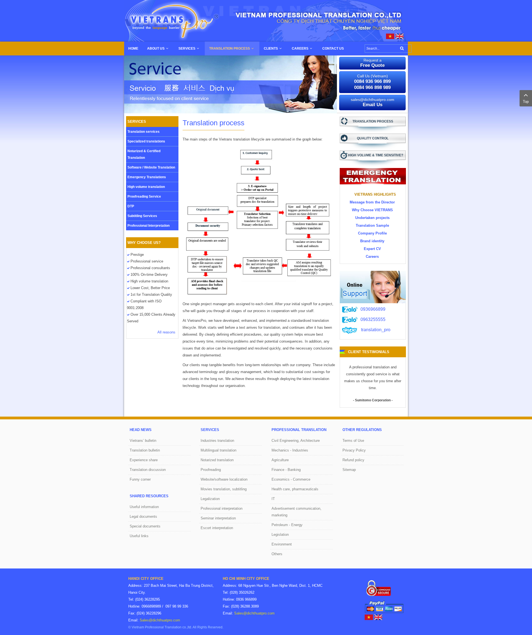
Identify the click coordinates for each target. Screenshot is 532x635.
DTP (130, 206)
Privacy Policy (354, 450)
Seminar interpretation (218, 518)
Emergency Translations (146, 177)
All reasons (166, 332)
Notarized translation (217, 460)
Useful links (139, 536)
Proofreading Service (144, 196)
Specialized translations (146, 141)
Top (526, 102)
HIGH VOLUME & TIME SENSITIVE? (375, 155)
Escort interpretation (217, 528)
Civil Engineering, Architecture (296, 440)
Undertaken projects (372, 218)
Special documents (145, 526)
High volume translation (146, 187)
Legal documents (143, 516)
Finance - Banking (286, 470)
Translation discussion (148, 470)
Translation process (213, 123)
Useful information (144, 507)
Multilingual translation (218, 450)
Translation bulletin (145, 450)
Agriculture (280, 460)
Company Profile (372, 233)
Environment (282, 544)
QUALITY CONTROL (372, 138)
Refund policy (353, 460)
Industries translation (217, 440)
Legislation (280, 534)
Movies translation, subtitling (224, 489)
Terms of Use (353, 440)
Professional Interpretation (148, 226)
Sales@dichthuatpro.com (160, 620)
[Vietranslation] (266, 20)
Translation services (143, 132)
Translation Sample (372, 225)
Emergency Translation (373, 176)
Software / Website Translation (151, 167)
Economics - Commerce (291, 479)
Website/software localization (224, 479)
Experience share (144, 460)
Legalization (210, 499)
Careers (372, 256)
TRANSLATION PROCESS (372, 121)
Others (277, 554)
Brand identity (372, 241)
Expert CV (372, 249)
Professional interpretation (221, 508)
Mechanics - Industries (290, 450)
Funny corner (140, 479)
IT (273, 499)
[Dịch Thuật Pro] (390, 36)
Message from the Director (372, 202)
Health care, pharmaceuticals (295, 489)
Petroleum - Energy (287, 525)
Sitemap (349, 470)
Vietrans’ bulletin (143, 440)
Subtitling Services (142, 216)
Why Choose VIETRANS (372, 210)
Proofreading (211, 470)
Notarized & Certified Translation (143, 154)
